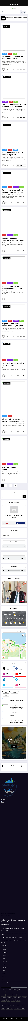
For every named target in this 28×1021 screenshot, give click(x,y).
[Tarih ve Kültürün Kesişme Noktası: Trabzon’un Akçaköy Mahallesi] (14, 177)
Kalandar (18, 1000)
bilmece (14, 989)
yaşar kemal (17, 1008)
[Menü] (2, 12)
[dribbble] (14, 4)
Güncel (6, 692)
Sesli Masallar (5, 967)
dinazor (3, 994)
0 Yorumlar (13, 69)
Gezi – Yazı (5, 961)
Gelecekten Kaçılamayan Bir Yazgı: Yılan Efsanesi (13, 17)
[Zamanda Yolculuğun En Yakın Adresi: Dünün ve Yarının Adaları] (14, 86)
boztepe (3, 992)
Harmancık (4, 997)
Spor (4, 970)
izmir (8, 1000)
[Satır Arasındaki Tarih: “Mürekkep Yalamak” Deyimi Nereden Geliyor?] (14, 220)
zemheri (22, 1008)
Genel (10, 53)
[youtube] (17, 4)
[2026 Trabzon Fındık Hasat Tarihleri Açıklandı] (14, 134)
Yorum (6, 695)
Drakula (8, 994)
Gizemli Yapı (24, 994)
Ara (14, 492)
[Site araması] (21, 12)
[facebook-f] (10, 4)
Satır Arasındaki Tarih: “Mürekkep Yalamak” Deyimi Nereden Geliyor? (13, 239)
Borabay (19, 989)
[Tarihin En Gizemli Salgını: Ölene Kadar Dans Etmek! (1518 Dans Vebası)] (14, 268)
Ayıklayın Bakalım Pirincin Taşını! (12, 468)
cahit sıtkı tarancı (10, 992)
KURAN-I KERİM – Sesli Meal (8, 1018)
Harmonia (9, 997)
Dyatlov (13, 994)
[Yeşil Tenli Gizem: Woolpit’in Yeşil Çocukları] (14, 349)
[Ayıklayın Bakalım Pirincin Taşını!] (14, 449)
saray (22, 1005)
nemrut (9, 1005)
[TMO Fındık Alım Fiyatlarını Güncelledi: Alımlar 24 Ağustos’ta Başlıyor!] (14, 37)
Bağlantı (14, 746)
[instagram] (15, 4)
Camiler (4, 955)
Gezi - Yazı (5, 101)
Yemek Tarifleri (6, 982)
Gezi (18, 994)
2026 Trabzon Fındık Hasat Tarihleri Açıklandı (12, 154)
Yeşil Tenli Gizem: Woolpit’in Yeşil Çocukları (13, 364)
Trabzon (15, 149)
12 (10, 485)
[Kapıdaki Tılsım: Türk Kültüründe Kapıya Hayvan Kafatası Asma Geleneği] (14, 310)
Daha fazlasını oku (21, 69)
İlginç (15, 53)
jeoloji (13, 1000)
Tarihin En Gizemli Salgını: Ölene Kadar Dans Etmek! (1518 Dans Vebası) (12, 287)
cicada (21, 992)
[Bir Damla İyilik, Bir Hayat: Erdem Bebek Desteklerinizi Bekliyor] (14, 397)
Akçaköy (4, 53)
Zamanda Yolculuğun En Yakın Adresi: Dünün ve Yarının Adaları (14, 106)
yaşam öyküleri (9, 1008)
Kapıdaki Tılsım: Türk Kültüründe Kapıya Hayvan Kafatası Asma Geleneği (12, 325)
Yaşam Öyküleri (6, 979)
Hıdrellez (3, 1000)
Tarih (4, 973)
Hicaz (19, 997)
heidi (15, 997)
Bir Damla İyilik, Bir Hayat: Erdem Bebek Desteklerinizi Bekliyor (13, 420)
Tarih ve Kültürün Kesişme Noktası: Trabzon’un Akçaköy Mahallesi (13, 191)
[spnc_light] (24, 12)
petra (18, 1005)
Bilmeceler (5, 952)
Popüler (14, 692)
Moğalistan (4, 1005)
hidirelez (24, 997)
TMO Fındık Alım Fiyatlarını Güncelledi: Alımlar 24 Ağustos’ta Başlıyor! (12, 58)
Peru (14, 1005)
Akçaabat (3, 989)
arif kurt (6, 69)
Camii (16, 992)
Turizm (3, 1008)
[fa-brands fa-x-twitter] (12, 4)
